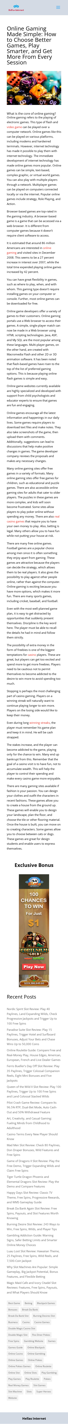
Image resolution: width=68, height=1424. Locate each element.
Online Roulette (43, 1366)
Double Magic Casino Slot (21, 1328)
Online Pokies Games (19, 1366)
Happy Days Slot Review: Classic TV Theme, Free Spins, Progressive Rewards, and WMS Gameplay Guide (33, 1197)
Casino (26, 1322)
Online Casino (15, 1353)
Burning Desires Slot (44, 1315)
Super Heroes (43, 1391)
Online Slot (14, 1372)
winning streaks (39, 723)
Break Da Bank (30, 1309)
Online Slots (30, 1372)
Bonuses (12, 1309)
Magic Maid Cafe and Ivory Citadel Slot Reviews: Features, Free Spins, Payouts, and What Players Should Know (32, 1287)
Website (12, 1398)
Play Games (14, 1378)
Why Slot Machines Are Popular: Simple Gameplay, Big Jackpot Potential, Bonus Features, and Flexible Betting (32, 1271)
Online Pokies (35, 1360)
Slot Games (39, 1385)
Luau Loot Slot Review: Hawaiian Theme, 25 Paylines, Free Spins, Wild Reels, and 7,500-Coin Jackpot (33, 1256)
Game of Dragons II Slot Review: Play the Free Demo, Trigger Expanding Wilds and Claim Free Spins (33, 1165)
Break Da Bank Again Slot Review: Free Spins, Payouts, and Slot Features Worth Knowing (33, 1213)
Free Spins (13, 1341)
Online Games (15, 1360)
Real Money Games (18, 1385)
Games (52, 1341)
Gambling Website (33, 1341)
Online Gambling (36, 1353)
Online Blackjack (36, 1347)
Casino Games (42, 1322)
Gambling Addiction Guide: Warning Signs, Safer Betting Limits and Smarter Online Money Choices (32, 1240)
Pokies (47, 1378)
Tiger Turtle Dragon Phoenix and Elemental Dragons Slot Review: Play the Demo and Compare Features (33, 1181)
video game (14, 127)
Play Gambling (49, 1372)
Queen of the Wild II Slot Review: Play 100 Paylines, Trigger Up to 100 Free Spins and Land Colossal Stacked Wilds (34, 1091)
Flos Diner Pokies (41, 1334)
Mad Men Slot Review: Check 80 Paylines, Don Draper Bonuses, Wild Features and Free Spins (33, 1150)
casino (32, 655)
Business (13, 1322)
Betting (28, 1303)
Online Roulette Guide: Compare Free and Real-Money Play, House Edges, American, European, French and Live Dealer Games (34, 1055)
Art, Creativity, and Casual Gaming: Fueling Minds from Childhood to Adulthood (29, 1123)
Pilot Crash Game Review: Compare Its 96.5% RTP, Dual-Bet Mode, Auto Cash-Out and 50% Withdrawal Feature (32, 1107)
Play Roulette (32, 1378)
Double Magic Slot (17, 1334)
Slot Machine (15, 1391)
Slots (29, 1391)
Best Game (14, 1303)
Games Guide (15, 1347)
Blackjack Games (46, 1303)
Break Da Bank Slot (18, 1315)
